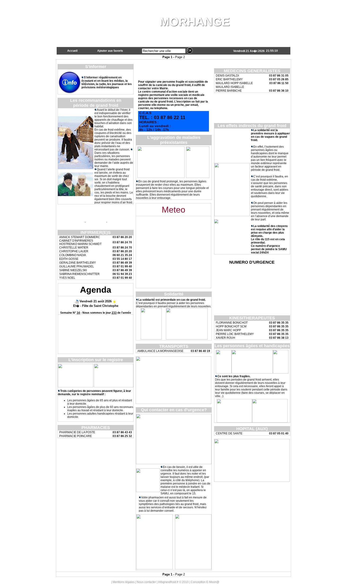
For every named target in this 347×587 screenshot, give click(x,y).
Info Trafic (96, 221)
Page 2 (180, 57)
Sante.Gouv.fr (71, 221)
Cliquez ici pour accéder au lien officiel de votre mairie (252, 102)
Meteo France (120, 221)
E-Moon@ (212, 582)
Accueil (72, 50)
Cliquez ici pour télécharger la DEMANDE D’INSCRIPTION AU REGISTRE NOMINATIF (251, 114)
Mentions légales (124, 582)
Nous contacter (146, 582)
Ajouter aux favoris (110, 50)
